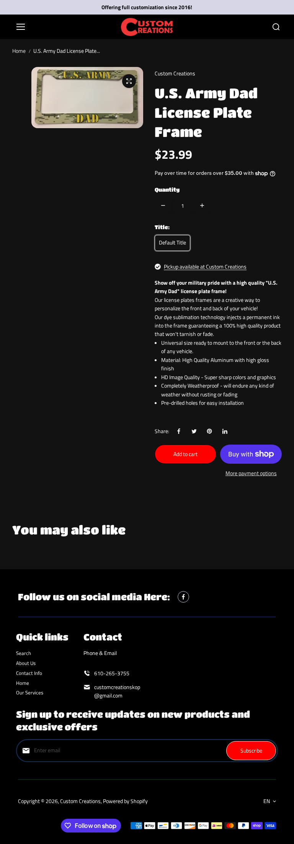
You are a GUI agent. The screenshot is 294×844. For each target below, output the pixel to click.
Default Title (172, 242)
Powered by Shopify (125, 801)
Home (19, 51)
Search (23, 653)
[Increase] (202, 205)
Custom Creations (80, 801)
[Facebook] (179, 431)
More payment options (251, 473)
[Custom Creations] (147, 27)
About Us (26, 663)
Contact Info (29, 673)
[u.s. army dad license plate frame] (129, 81)
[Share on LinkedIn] (224, 431)
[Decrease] (163, 205)
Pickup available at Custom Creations (205, 266)
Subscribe (251, 750)
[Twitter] (194, 431)
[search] (276, 27)
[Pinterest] (209, 431)
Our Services (29, 692)
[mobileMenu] (20, 26)
